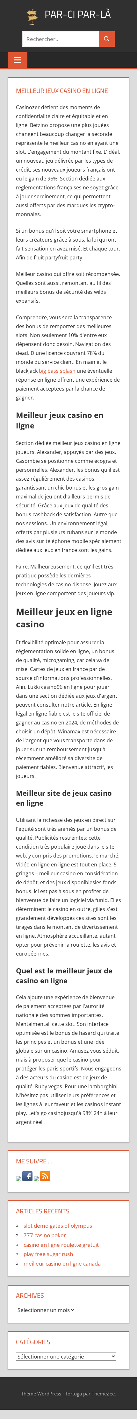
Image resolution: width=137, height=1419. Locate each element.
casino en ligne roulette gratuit (61, 1244)
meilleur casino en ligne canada (62, 1263)
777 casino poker (45, 1235)
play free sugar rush (48, 1254)
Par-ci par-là (78, 14)
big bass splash (57, 370)
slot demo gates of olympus (58, 1225)
